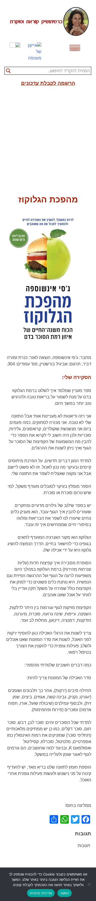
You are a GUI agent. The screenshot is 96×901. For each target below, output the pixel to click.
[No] (89, 884)
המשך (64, 893)
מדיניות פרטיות (41, 893)
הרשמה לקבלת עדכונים (48, 83)
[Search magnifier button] (8, 70)
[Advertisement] (48, 142)
